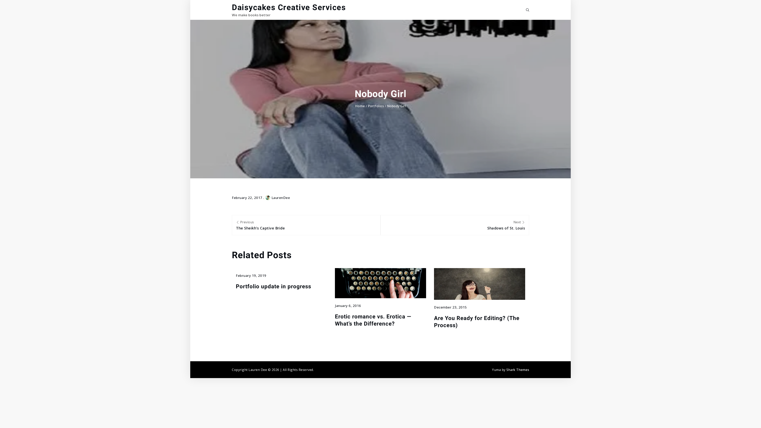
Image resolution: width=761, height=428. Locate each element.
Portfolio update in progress (273, 286)
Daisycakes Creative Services (289, 7)
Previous (260, 225)
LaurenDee (281, 197)
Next (506, 225)
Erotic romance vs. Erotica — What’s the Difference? (373, 320)
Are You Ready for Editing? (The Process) (476, 322)
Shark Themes (517, 370)
